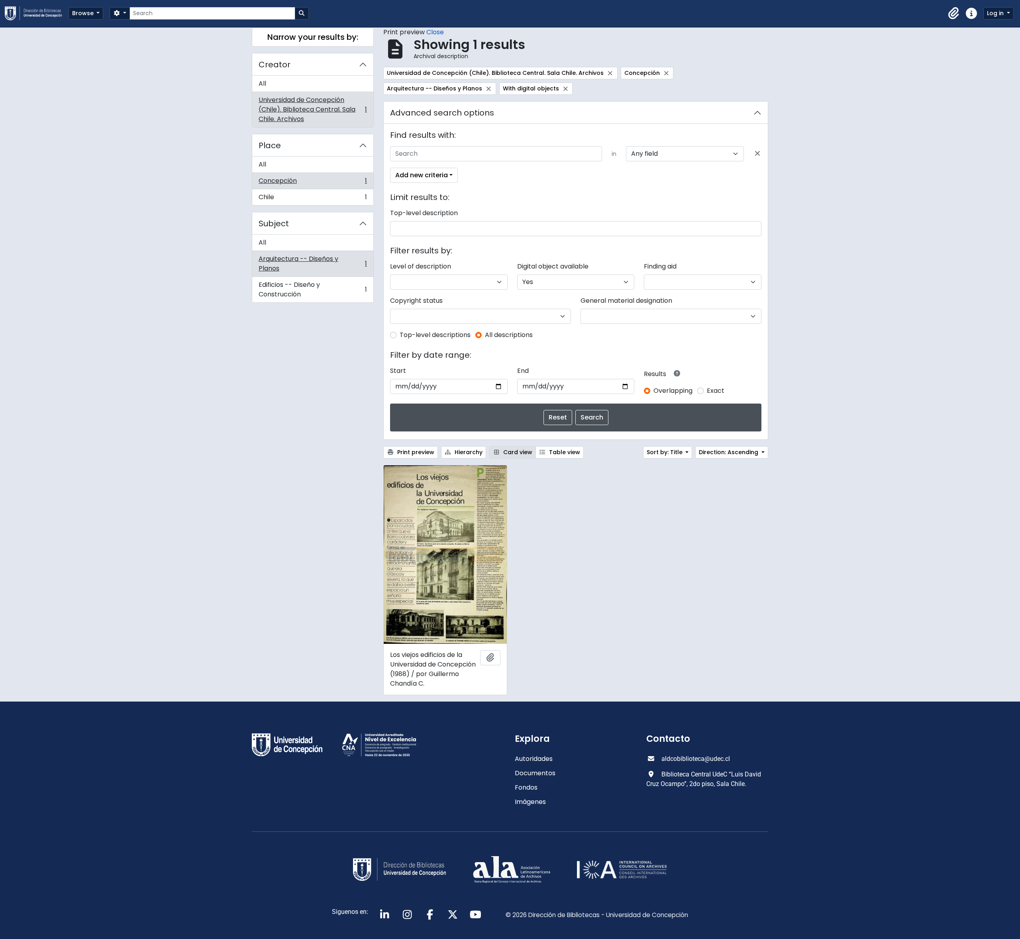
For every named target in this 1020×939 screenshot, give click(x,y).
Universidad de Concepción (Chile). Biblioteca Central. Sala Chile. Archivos (312, 109)
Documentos (535, 773)
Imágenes (530, 801)
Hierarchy (468, 452)
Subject (274, 223)
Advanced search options (442, 112)
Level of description (420, 266)
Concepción (312, 182)
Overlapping (672, 390)
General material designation (626, 300)
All (262, 83)
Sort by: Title (665, 452)
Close (435, 32)
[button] (954, 13)
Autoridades (534, 758)
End (523, 370)
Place (270, 145)
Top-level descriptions (435, 334)
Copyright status (416, 300)
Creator (274, 64)
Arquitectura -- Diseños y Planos (312, 263)
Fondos (526, 787)
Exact (715, 390)
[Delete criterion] (757, 154)
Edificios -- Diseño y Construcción (312, 289)
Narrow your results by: (312, 37)
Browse (83, 13)
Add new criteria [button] (421, 175)
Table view (563, 452)
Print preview (415, 452)
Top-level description (424, 213)
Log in (996, 13)
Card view (517, 452)
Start (398, 370)
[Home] (37, 13)
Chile (312, 198)
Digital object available (552, 266)
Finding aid (660, 266)
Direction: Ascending (729, 452)
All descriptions (509, 334)
